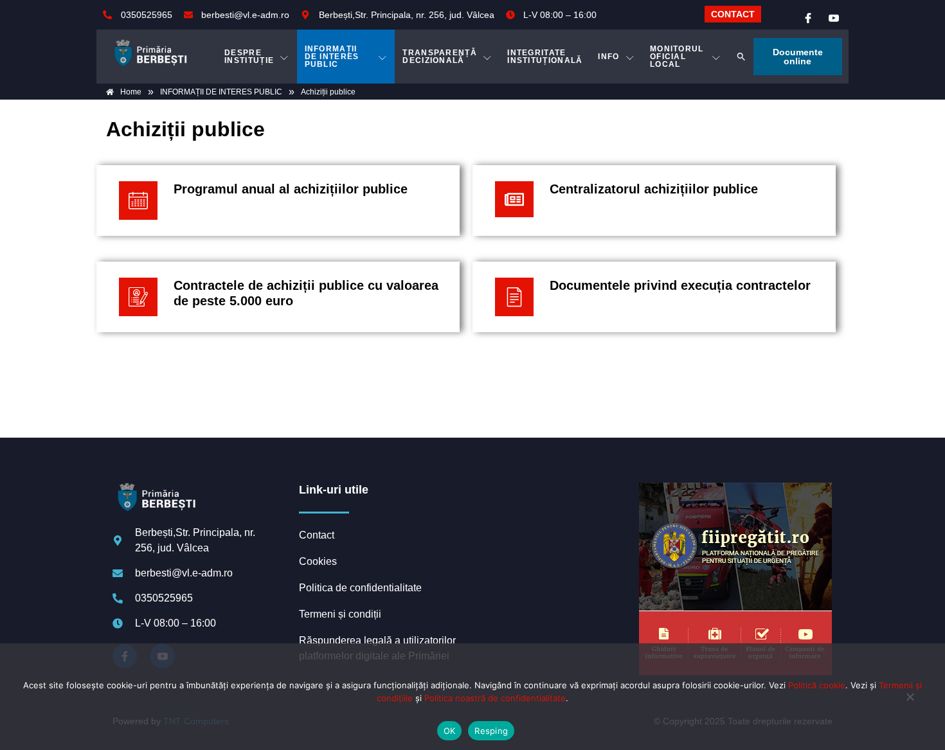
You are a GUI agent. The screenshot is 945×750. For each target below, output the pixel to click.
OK (450, 731)
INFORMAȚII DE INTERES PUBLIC (332, 56)
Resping (491, 731)
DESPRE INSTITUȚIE (249, 56)
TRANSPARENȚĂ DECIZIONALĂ (439, 56)
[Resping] (909, 703)
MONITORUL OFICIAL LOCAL (677, 56)
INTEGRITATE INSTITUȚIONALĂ (544, 56)
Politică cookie (816, 685)
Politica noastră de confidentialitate (495, 698)
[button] (741, 57)
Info (608, 56)
